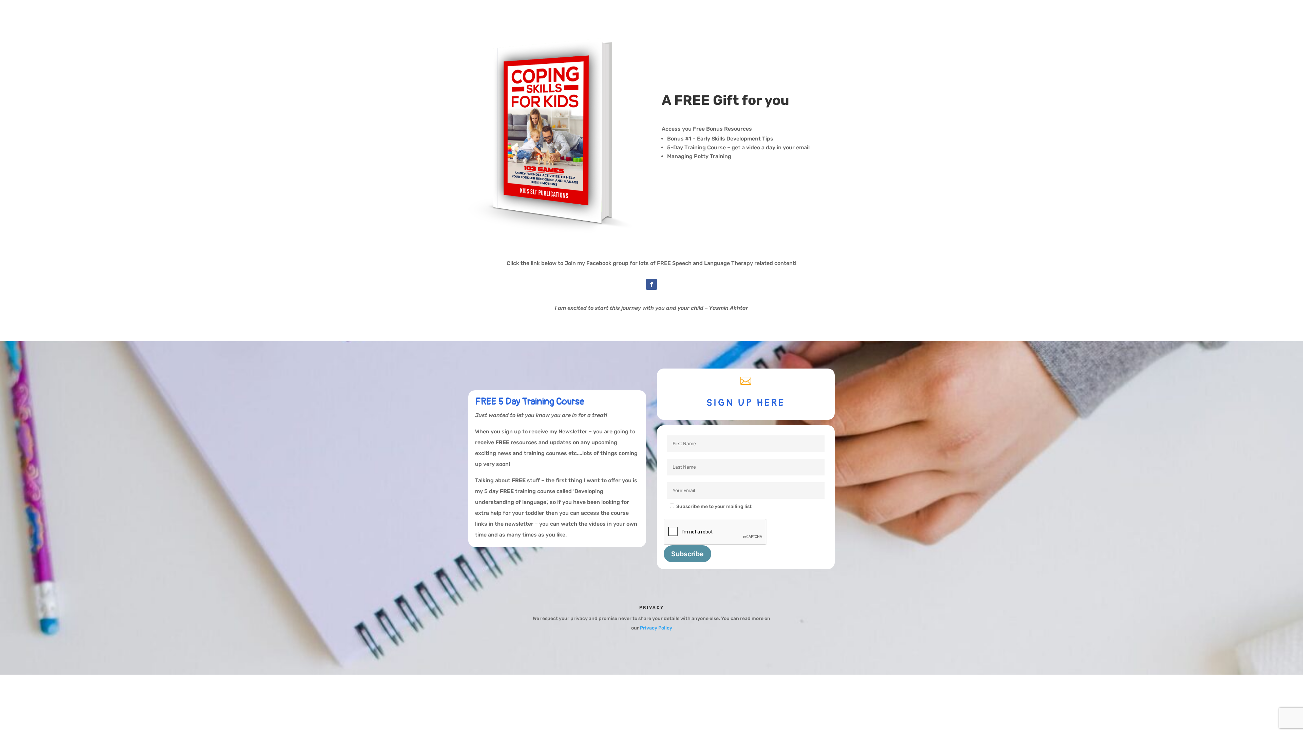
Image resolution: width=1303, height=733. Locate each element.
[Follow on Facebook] (651, 284)
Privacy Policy (656, 628)
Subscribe (687, 554)
